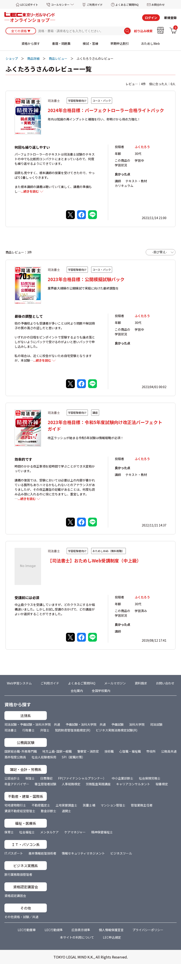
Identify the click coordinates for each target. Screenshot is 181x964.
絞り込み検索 (143, 31)
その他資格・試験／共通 (21, 917)
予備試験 (117, 724)
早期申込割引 (119, 43)
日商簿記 (46, 778)
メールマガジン (115, 683)
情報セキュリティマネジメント (83, 853)
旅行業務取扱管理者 (18, 874)
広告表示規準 (81, 930)
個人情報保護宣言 (111, 930)
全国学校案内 (101, 690)
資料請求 (141, 683)
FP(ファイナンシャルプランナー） (82, 778)
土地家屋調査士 (66, 805)
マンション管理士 (113, 805)
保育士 (9, 832)
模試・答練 (90, 43)
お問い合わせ (165, 683)
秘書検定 (162, 784)
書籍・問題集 (61, 43)
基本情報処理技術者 (42, 853)
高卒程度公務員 (15, 757)
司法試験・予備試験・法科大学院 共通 (32, 724)
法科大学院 (137, 724)
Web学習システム (19, 683)
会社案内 (77, 690)
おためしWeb (150, 43)
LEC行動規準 (54, 930)
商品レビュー (58, 58)
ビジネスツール (121, 853)
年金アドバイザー (16, 784)
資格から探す (30, 43)
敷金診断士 (48, 811)
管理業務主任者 (142, 805)
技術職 (109, 751)
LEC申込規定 (112, 937)
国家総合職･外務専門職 (20, 751)
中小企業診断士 (122, 778)
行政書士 (28, 730)
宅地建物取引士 (15, 805)
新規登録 (170, 17)
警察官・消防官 (88, 751)
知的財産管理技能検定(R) (72, 730)
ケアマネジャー (75, 832)
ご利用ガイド (95, 4)
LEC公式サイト (29, 4)
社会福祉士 (27, 832)
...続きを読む (30, 191)
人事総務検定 (71, 784)
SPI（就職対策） (73, 757)
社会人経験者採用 (44, 757)
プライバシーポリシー (147, 930)
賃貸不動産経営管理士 (19, 811)
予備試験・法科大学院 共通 (86, 724)
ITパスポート (13, 853)
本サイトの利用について (77, 937)
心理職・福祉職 (130, 751)
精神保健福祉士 (102, 832)
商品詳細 (33, 58)
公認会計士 (12, 778)
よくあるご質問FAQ (127, 4)
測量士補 (89, 805)
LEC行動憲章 (27, 930)
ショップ (12, 58)
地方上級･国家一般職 (57, 751)
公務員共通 (169, 751)
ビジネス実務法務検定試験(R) (116, 730)
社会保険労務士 (149, 778)
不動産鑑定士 (41, 805)
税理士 (30, 778)
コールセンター (60, 4)
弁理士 (44, 730)
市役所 (151, 751)
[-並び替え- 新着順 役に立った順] (160, 252)
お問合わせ (158, 4)
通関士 (66, 811)
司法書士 (10, 730)
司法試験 (156, 724)
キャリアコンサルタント (133, 784)
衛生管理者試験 (45, 784)
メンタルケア (49, 832)
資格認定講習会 (15, 895)
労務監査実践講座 (98, 784)
